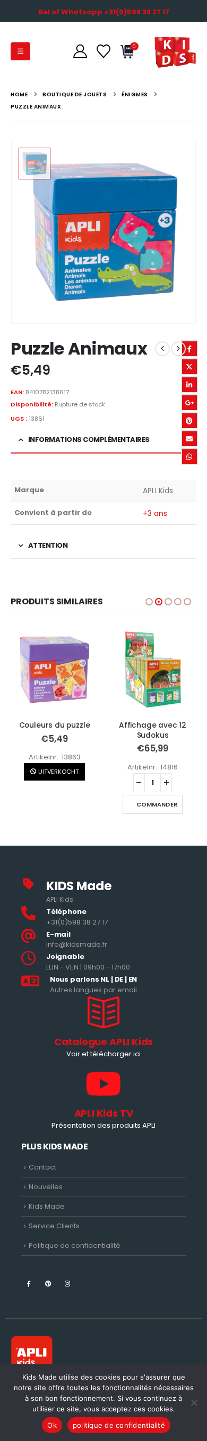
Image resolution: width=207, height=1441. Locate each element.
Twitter (189, 366)
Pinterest (189, 420)
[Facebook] (28, 1283)
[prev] (162, 348)
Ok (52, 1425)
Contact (42, 1167)
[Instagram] (68, 1283)
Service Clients (54, 1226)
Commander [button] (58, 804)
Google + (189, 402)
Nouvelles (46, 1187)
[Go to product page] (54, 669)
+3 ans (155, 513)
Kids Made (47, 1206)
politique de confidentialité (119, 1425)
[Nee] (193, 1402)
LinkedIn (189, 384)
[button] (20, 51)
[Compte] (80, 51)
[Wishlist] (103, 51)
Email (189, 438)
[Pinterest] (48, 1283)
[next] (178, 348)
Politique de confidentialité (74, 1245)
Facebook (189, 348)
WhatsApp (189, 456)
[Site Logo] (175, 51)
